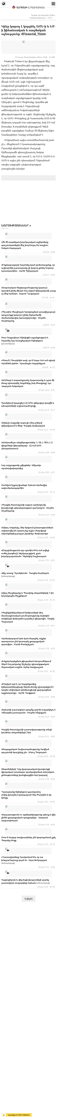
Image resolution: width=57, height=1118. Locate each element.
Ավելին (28, 898)
